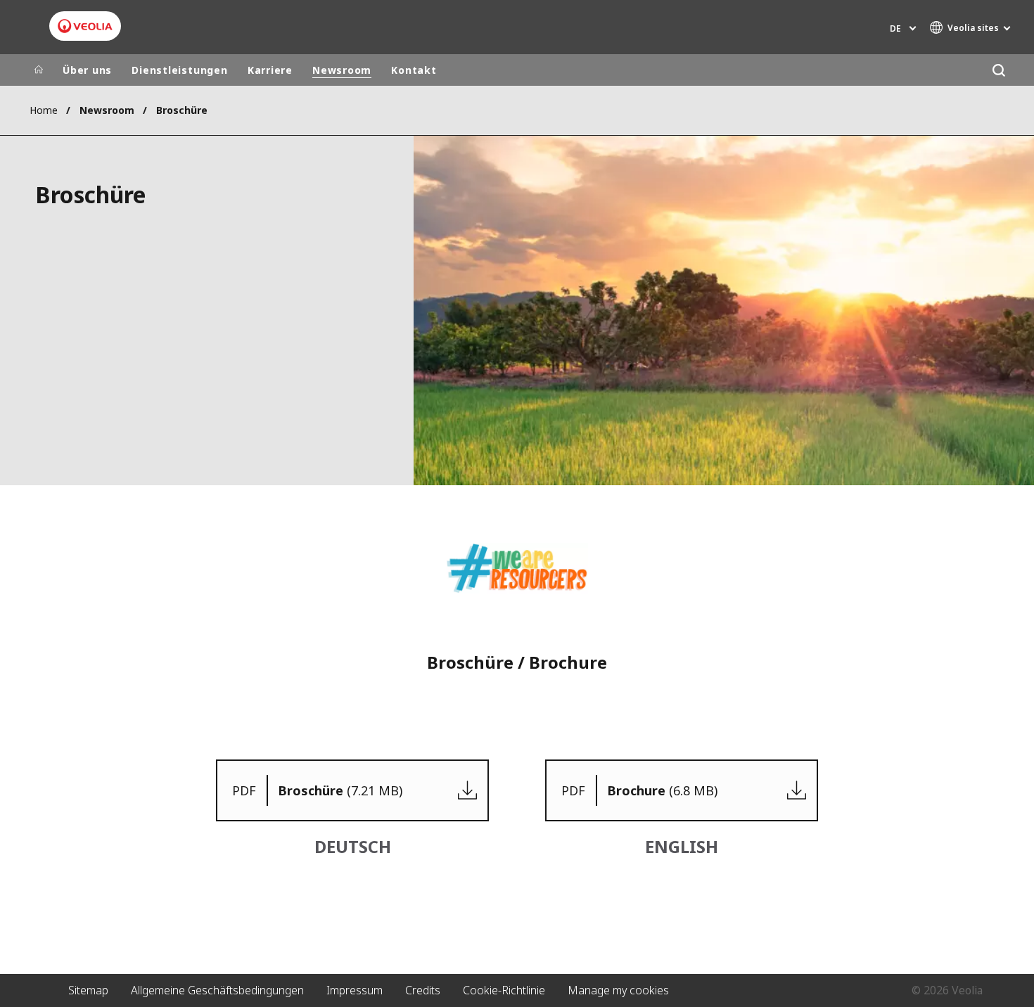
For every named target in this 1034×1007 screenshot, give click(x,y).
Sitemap (88, 990)
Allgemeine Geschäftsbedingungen (217, 990)
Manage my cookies (618, 990)
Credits (422, 990)
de (895, 28)
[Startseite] (39, 70)
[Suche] (998, 70)
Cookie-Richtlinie (504, 990)
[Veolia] (85, 26)
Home (44, 110)
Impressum (354, 990)
